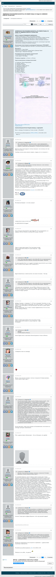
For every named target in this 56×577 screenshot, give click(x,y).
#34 (51, 200)
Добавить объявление (18, 563)
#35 (51, 228)
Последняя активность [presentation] (16, 18)
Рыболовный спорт (11, 6)
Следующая (49, 557)
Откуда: (4, 150)
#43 (51, 433)
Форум (6, 6)
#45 (51, 505)
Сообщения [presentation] (6, 18)
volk (8, 535)
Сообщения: (6, 42)
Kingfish (8, 260)
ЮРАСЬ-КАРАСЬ (8, 36)
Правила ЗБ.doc (18, 125)
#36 (51, 255)
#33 (51, 160)
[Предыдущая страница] (43, 24)
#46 (51, 530)
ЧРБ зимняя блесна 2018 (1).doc (22, 124)
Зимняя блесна (19, 6)
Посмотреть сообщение (30, 142)
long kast (8, 165)
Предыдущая (32, 557)
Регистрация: (5, 41)
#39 (51, 327)
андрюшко (7, 205)
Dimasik (8, 144)
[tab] (6, 18)
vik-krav (8, 284)
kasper (7, 438)
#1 (51, 31)
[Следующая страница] (46, 24)
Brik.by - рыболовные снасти (25, 559)
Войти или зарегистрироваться (45, 0)
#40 (51, 349)
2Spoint (8, 381)
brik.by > (50, 563)
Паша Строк (8, 354)
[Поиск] (32, 24)
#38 (51, 301)
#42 (51, 396)
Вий (8, 233)
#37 (51, 279)
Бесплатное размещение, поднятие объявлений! (29, 561)
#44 (51, 468)
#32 (51, 139)
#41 (51, 375)
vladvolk (8, 510)
